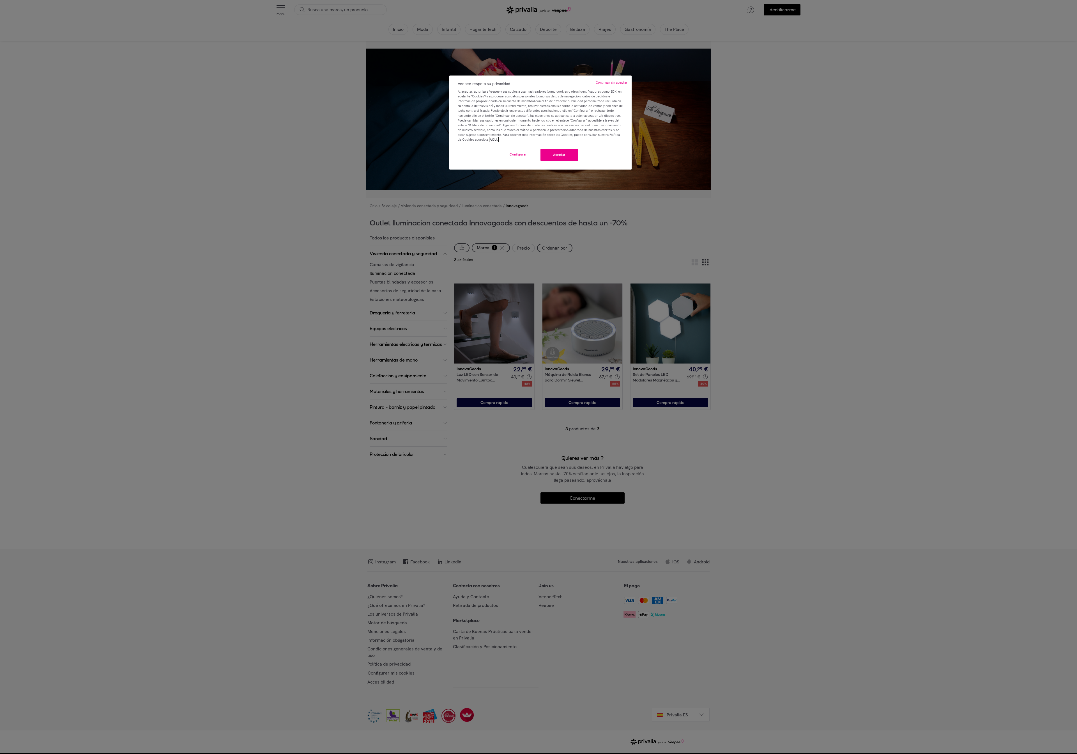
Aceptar (559, 155)
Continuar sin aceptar (611, 82)
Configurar (518, 154)
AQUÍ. (494, 139)
